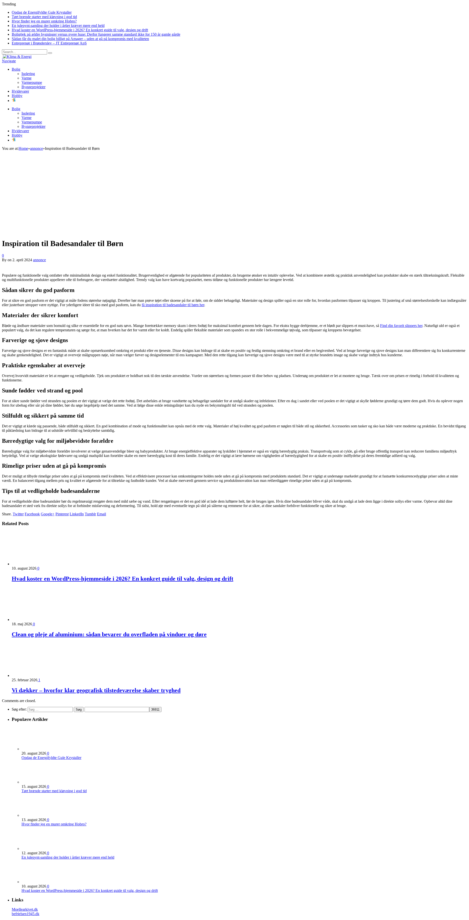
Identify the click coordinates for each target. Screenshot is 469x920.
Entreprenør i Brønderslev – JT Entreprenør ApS (49, 43)
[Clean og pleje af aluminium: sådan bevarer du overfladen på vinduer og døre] (38, 619)
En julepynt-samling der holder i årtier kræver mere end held (58, 25)
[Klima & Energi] (17, 56)
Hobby (17, 96)
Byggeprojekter (33, 87)
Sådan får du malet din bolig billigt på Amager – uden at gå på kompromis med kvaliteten (80, 39)
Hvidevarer (20, 91)
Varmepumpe (31, 82)
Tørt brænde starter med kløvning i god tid (44, 17)
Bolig (16, 69)
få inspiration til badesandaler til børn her (173, 305)
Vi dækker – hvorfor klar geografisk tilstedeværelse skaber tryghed (96, 690)
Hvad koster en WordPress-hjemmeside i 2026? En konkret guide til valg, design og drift (80, 30)
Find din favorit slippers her (401, 326)
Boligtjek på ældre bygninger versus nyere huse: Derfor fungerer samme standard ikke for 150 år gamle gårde (96, 34)
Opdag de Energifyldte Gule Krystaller (42, 12)
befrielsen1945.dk (25, 914)
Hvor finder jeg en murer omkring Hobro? (44, 21)
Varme (26, 78)
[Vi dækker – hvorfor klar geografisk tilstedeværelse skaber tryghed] (38, 675)
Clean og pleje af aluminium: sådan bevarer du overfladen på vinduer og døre (109, 634)
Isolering (28, 74)
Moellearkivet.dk (25, 909)
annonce (39, 260)
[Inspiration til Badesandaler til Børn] (87, 231)
